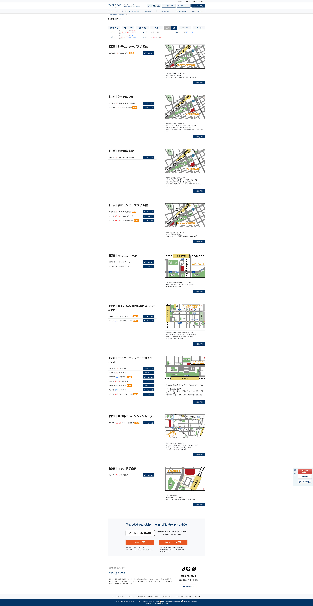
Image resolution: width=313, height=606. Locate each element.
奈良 (144, 37)
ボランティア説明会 (305, 482)
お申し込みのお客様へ (153, 596)
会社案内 (131, 596)
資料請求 (139, 542)
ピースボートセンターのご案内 (183, 596)
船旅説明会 (305, 476)
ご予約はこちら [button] (148, 53)
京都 (112, 37)
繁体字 (194, 1)
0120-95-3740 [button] (141, 533)
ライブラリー (197, 596)
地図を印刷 (199, 82)
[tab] (114, 28)
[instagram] (183, 568)
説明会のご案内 (173, 542)
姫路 (177, 32)
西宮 (144, 32)
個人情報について (167, 596)
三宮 (112, 32)
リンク (124, 596)
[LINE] (188, 569)
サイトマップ (115, 596)
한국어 (201, 1)
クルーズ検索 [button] (199, 6)
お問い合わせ (190, 586)
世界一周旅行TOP (113, 14)
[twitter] (194, 568)
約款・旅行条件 (141, 596)
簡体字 (188, 1)
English (180, 1)
